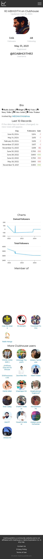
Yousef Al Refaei (21, 423)
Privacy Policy (21, 549)
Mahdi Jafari (7, 391)
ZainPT (7, 422)
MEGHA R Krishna (21, 116)
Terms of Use (21, 552)
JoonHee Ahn (21, 375)
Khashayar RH (21, 391)
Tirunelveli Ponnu (35, 327)
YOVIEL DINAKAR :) (7, 361)
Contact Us (21, 546)
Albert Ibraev (36, 375)
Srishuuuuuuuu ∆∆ (7, 376)
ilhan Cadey (7, 407)
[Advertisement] (21, 82)
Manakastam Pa (36, 408)
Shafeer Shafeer (21, 408)
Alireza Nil (7, 438)
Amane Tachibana (35, 361)
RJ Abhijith (21, 326)
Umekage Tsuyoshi (21, 361)
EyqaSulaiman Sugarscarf (35, 392)
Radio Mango (7, 342)
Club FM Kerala (7, 327)
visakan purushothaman (35, 423)
